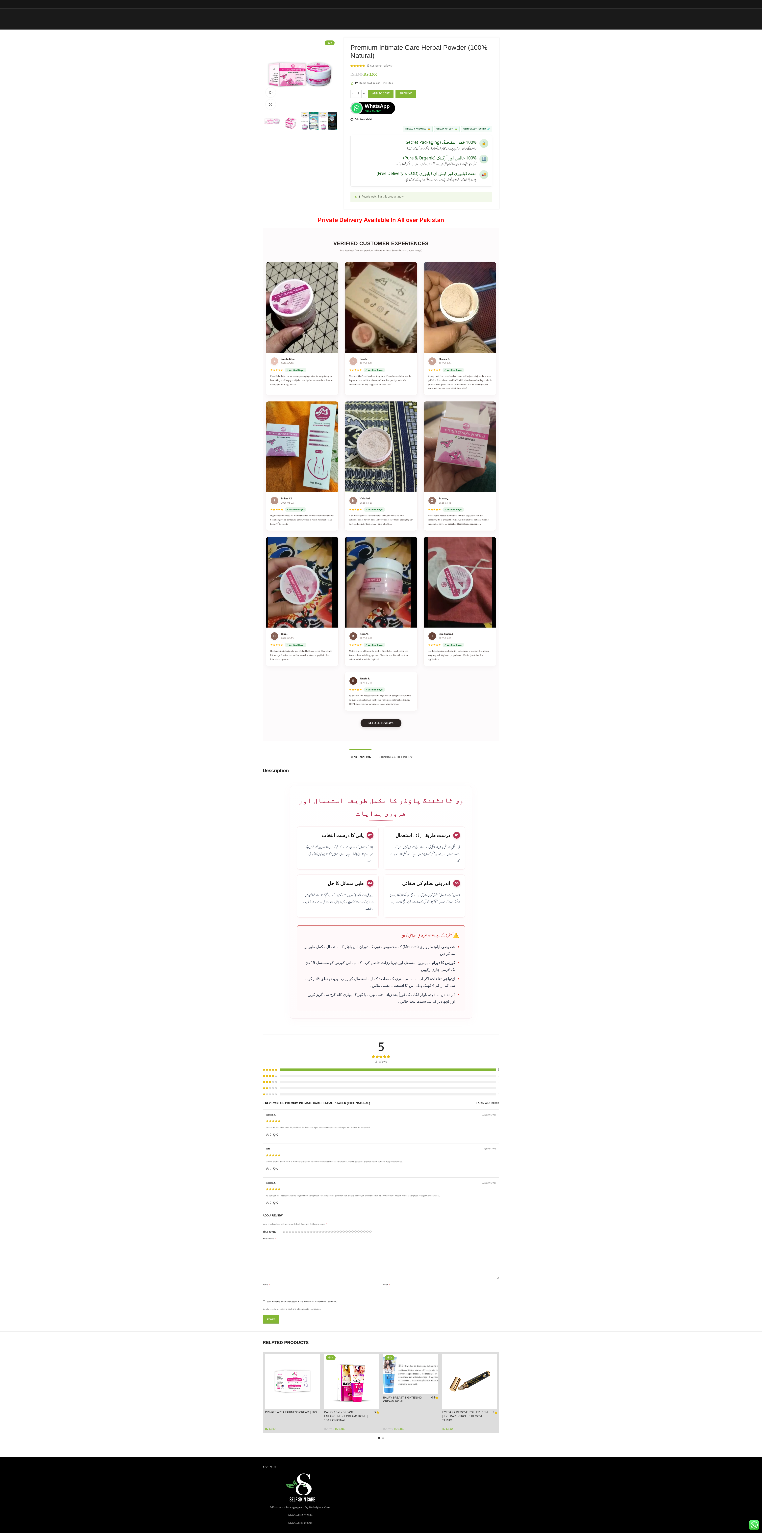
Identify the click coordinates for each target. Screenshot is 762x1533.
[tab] (360, 755)
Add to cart (381, 93)
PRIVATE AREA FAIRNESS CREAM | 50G (291, 1412)
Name (266, 1284)
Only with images (488, 1103)
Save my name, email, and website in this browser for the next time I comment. (302, 1302)
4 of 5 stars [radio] (293, 1231)
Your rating (270, 1231)
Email (386, 1284)
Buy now (405, 93)
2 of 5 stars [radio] (287, 1231)
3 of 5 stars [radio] (290, 1231)
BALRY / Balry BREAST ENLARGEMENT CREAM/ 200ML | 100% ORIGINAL (346, 1416)
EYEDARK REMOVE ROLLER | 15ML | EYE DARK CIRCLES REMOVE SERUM (465, 1416)
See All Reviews (381, 723)
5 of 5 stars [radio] (295, 1231)
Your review (269, 1238)
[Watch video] (271, 92)
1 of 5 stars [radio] (284, 1231)
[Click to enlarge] (271, 104)
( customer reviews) (380, 65)
